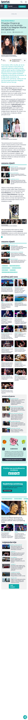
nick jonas (5, 270)
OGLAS (14, 14)
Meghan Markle (6, 267)
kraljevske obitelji (7, 498)
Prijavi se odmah (7, 490)
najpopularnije (9, 542)
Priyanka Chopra (16, 267)
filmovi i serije (18, 498)
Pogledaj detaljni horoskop (14, 459)
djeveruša (12, 270)
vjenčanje (5, 265)
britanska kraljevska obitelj (9, 272)
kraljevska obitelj (15, 265)
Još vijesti (12, 586)
